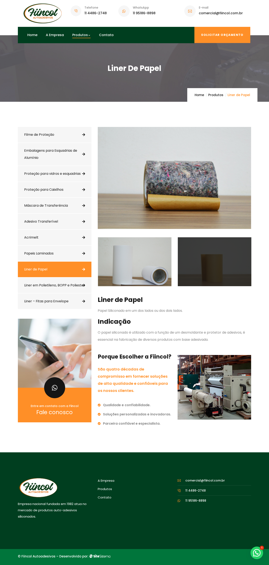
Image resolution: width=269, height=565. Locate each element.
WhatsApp (141, 7)
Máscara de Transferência (46, 205)
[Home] (43, 13)
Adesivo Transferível (41, 221)
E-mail (203, 7)
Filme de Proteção (39, 134)
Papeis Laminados (39, 253)
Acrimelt (31, 237)
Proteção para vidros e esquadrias (52, 173)
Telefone (91, 7)
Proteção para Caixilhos (43, 189)
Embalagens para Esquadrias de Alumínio (50, 154)
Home (199, 95)
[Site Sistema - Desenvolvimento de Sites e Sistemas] (99, 556)
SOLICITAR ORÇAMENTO (222, 35)
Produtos (215, 95)
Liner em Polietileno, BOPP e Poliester (54, 285)
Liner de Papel (35, 269)
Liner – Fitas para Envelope (46, 301)
